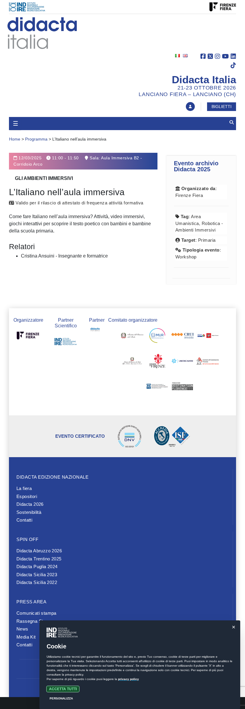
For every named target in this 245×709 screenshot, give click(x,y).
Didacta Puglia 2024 (37, 566)
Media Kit (26, 636)
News (22, 628)
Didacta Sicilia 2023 (36, 574)
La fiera (24, 488)
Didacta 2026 (30, 504)
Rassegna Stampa (35, 621)
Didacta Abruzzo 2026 (39, 550)
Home (14, 139)
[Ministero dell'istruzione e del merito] (132, 337)
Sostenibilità (28, 512)
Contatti (24, 519)
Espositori (26, 496)
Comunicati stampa (36, 613)
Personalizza (61, 698)
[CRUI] (182, 337)
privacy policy (128, 679)
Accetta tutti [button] (63, 689)
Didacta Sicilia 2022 (36, 582)
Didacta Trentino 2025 (38, 558)
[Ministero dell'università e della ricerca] (157, 337)
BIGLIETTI (222, 106)
